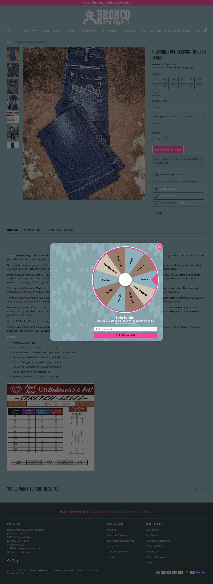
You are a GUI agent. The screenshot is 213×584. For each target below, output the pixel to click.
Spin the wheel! (125, 335)
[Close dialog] (159, 246)
